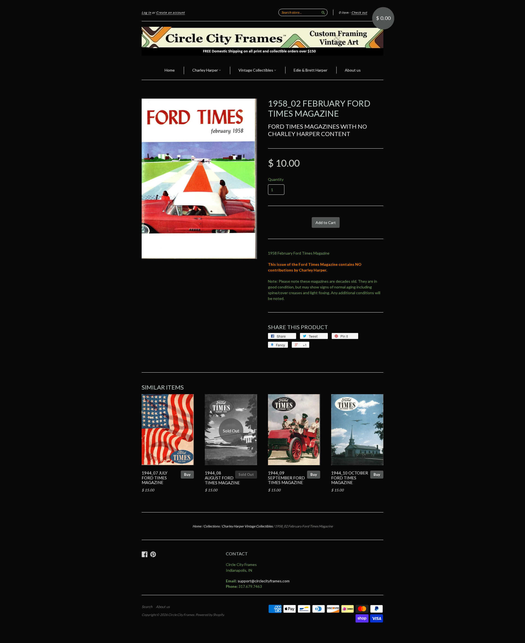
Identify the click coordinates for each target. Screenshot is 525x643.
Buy (187, 474)
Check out (359, 12)
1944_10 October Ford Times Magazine (349, 477)
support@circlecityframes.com (264, 581)
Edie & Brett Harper (310, 70)
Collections (211, 526)
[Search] (323, 12)
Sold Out (246, 474)
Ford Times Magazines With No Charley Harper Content (317, 130)
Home (170, 70)
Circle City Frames (181, 615)
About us (353, 70)
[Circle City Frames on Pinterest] (153, 554)
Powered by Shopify (210, 615)
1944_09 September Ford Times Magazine (286, 477)
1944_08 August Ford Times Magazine (222, 477)
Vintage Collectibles (256, 70)
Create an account (170, 12)
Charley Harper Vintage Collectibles (247, 526)
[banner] (262, 41)
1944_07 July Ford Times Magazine (154, 477)
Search (147, 607)
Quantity (276, 179)
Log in (146, 12)
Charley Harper (205, 70)
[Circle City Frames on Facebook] (145, 554)
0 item (344, 12)
